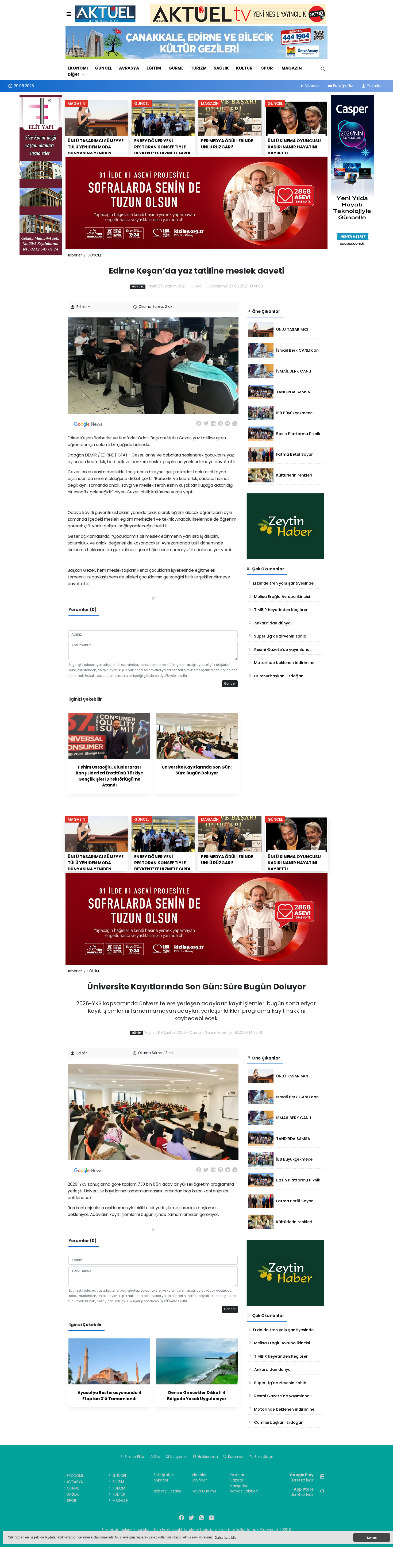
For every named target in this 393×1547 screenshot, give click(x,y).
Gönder (230, 683)
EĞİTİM (154, 68)
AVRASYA (129, 68)
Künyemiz (178, 1456)
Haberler (74, 255)
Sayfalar (199, 1480)
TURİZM (199, 68)
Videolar (312, 85)
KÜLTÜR (244, 68)
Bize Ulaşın (263, 1456)
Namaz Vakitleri (244, 1491)
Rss (156, 1456)
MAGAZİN (292, 68)
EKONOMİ (78, 68)
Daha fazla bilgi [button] (226, 1538)
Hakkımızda (207, 1456)
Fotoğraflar (343, 85)
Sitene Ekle (134, 1456)
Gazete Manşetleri (239, 1483)
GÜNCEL (103, 68)
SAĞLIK (221, 68)
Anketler (160, 1480)
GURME (175, 68)
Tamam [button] (372, 1537)
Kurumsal (235, 1456)
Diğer (73, 74)
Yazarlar (374, 85)
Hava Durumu (204, 1491)
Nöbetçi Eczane (167, 1491)
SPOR (267, 68)
